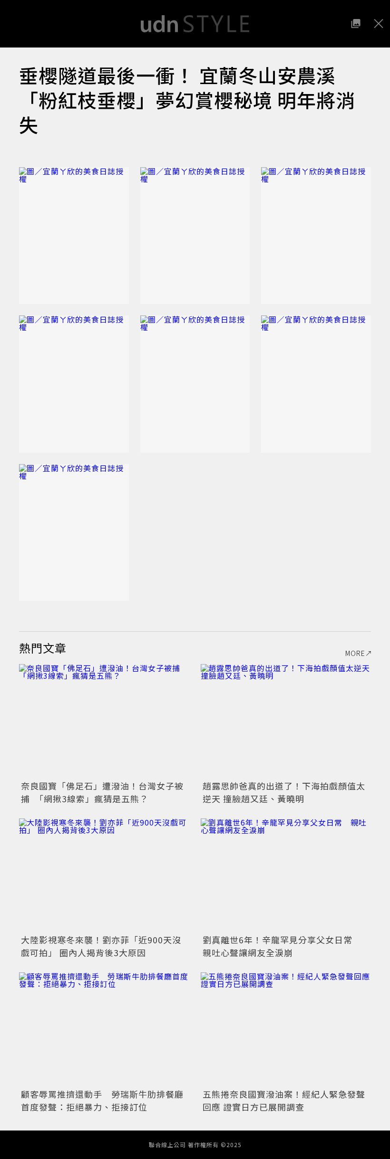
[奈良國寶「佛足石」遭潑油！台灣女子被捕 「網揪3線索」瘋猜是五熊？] (104, 721)
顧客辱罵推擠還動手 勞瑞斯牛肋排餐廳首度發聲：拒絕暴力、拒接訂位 (102, 1100)
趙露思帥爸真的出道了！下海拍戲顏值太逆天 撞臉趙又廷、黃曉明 (284, 792)
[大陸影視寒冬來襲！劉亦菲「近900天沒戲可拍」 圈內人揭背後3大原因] (104, 875)
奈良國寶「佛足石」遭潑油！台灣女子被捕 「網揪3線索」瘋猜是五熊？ (102, 792)
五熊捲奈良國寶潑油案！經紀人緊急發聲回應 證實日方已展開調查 (284, 1100)
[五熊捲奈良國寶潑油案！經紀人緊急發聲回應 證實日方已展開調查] (286, 1029)
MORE (355, 653)
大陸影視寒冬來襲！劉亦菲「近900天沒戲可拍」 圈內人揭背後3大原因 (101, 946)
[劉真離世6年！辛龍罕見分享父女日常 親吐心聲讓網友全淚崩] (286, 875)
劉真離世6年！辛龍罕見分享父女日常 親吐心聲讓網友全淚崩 (282, 946)
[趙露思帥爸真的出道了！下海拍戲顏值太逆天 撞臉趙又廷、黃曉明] (286, 721)
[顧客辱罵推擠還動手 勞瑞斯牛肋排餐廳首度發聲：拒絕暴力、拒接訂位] (104, 1029)
